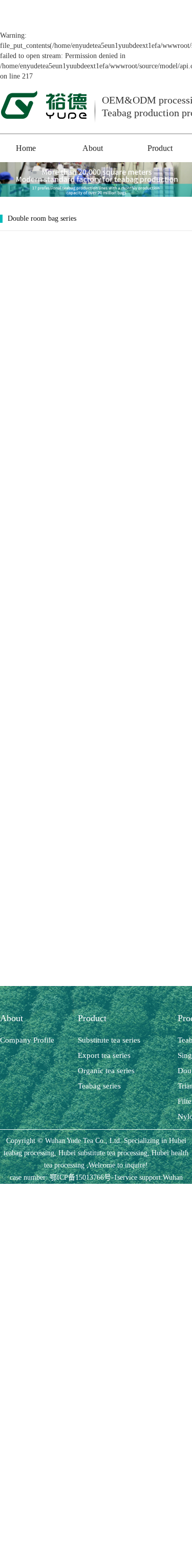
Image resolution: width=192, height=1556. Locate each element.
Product (160, 148)
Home (26, 148)
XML (133, 1190)
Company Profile (27, 1040)
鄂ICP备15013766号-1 (83, 1177)
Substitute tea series (109, 1040)
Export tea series (104, 1055)
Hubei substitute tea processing (101, 1153)
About (92, 148)
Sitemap (90, 1190)
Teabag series (99, 1086)
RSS (113, 1190)
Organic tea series (106, 1071)
